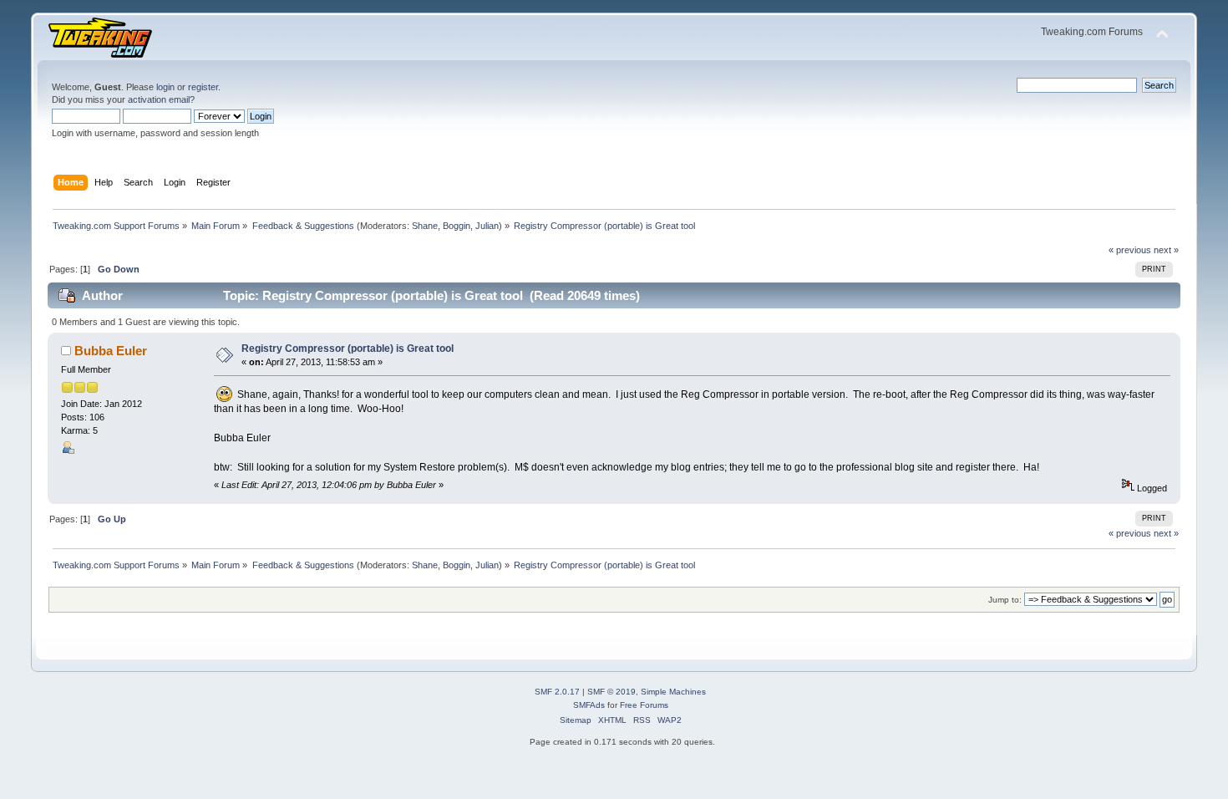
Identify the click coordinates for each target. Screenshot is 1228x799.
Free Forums (644, 705)
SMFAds (589, 705)
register (203, 87)
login (165, 87)
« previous (1130, 250)
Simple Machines (673, 691)
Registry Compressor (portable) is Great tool (347, 348)
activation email (159, 99)
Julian (487, 226)
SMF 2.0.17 (557, 691)
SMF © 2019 (611, 691)
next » (1166, 250)
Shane (425, 226)
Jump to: (1005, 599)
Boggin (456, 226)
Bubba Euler (110, 351)
